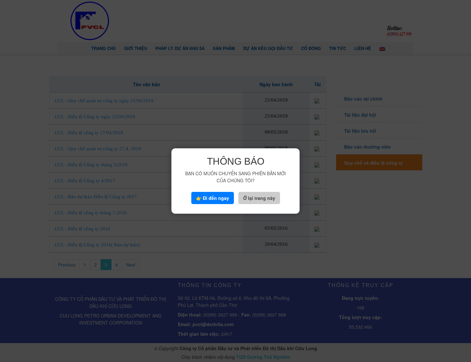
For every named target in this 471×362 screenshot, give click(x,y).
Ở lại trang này (259, 198)
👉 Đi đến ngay (212, 198)
